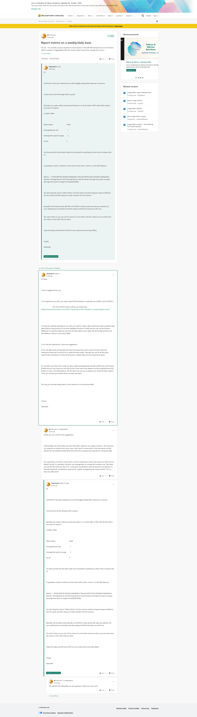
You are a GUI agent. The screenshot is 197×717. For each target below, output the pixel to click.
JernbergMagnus (143, 129)
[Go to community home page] (51, 16)
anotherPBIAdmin (142, 119)
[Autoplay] (136, 78)
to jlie (59, 67)
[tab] (139, 78)
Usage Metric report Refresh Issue (139, 92)
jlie (48, 35)
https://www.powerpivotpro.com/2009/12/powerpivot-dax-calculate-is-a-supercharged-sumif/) (76, 309)
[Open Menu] (157, 21)
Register (148, 16)
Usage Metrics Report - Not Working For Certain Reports (140, 125)
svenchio (140, 103)
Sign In (155, 16)
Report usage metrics (134, 100)
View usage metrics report (136, 116)
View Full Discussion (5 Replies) (50, 268)
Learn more (118, 26)
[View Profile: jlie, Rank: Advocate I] (43, 36)
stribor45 (140, 111)
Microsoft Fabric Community (46, 21)
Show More (46, 53)
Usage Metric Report (134, 108)
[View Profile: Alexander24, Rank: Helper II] (43, 275)
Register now (36, 8)
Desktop (69, 21)
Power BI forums (60, 21)
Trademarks (154, 708)
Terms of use (145, 708)
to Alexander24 (63, 429)
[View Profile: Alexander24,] (46, 68)
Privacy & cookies (133, 708)
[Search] (143, 15)
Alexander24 (53, 67)
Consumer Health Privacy (65, 713)
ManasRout (141, 95)
